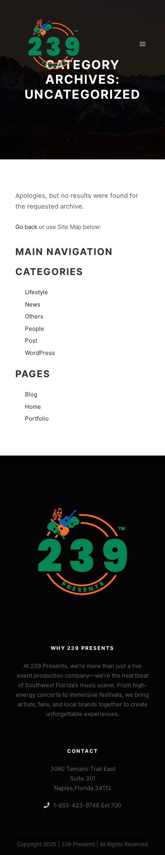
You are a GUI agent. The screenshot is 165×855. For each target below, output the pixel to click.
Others (34, 316)
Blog (31, 394)
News (32, 304)
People (34, 328)
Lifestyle (36, 292)
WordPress (40, 352)
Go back (26, 226)
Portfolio (37, 418)
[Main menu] (143, 44)
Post (31, 340)
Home (33, 406)
